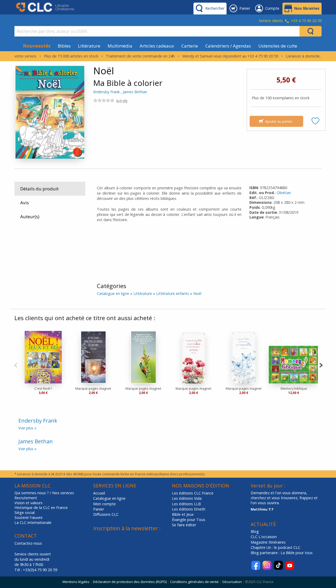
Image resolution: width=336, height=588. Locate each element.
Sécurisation (232, 581)
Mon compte (104, 503)
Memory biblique (294, 388)
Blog (255, 531)
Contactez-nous (28, 543)
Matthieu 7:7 (262, 509)
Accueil (99, 493)
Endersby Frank (106, 91)
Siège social (24, 512)
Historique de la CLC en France (41, 507)
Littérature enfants (172, 293)
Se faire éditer (184, 524)
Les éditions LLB (186, 503)
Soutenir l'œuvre (28, 517)
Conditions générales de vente (194, 581)
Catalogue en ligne (113, 293)
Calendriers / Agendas (228, 46)
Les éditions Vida (187, 498)
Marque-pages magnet (93, 388)
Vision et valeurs (28, 503)
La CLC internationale (32, 522)
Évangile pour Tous (188, 519)
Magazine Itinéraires (268, 542)
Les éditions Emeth (188, 509)
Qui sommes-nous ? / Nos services (44, 493)
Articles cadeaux (157, 46)
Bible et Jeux (183, 514)
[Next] (321, 365)
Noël (197, 293)
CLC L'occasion (264, 536)
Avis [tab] (24, 203)
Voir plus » (27, 427)
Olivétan (284, 192)
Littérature (89, 46)
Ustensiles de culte (277, 46)
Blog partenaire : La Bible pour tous (282, 552)
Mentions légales (76, 581)
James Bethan (135, 91)
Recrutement (25, 498)
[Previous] (16, 365)
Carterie (189, 46)
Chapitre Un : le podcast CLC (275, 547)
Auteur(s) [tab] (29, 217)
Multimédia (120, 46)
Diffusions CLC (105, 514)
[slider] (103, 100)
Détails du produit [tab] (39, 189)
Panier (98, 509)
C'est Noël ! (43, 388)
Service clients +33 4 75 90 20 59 (290, 21)
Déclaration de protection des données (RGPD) (130, 581)
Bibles (64, 46)
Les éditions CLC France (192, 493)
